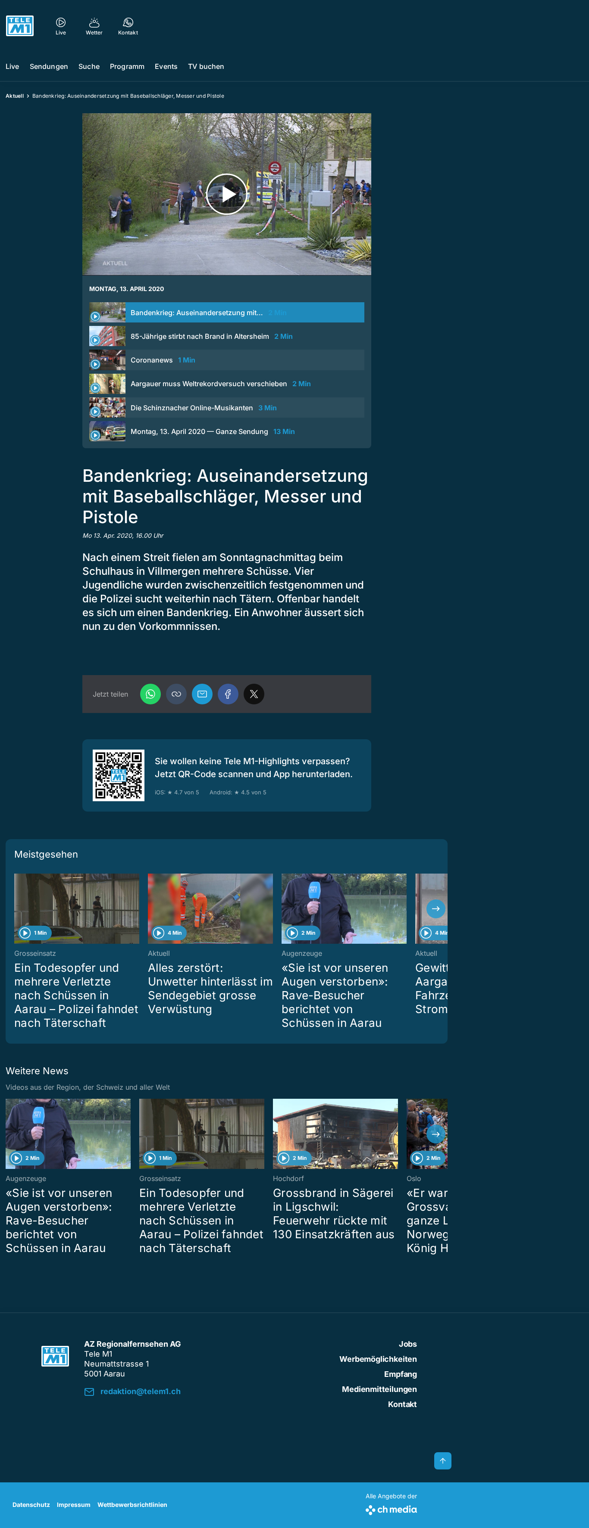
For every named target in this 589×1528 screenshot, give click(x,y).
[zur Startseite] (20, 25)
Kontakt (402, 1404)
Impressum (74, 1504)
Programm (127, 66)
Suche (89, 66)
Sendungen (49, 66)
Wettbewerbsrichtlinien (132, 1504)
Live (12, 66)
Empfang (400, 1374)
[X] (254, 694)
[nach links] (17, 908)
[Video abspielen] (226, 194)
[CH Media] (391, 1508)
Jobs (408, 1343)
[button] (176, 694)
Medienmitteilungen (379, 1389)
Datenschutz (31, 1504)
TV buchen (206, 66)
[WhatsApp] (150, 694)
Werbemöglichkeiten (378, 1359)
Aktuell (15, 96)
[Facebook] (228, 694)
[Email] (202, 694)
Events (166, 66)
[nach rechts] (435, 908)
